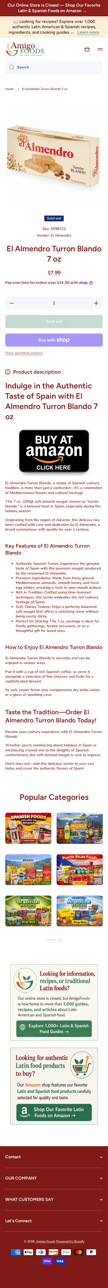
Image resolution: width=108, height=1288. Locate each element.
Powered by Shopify (70, 1241)
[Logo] (25, 49)
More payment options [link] (24, 353)
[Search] (9, 67)
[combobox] (54, 67)
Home (9, 89)
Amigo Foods (45, 1241)
